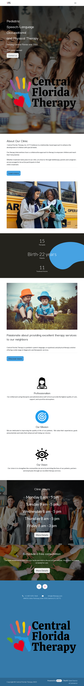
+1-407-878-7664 (31, 596)
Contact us (12, 55)
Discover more (15, 358)
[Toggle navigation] (75, 3)
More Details (42, 535)
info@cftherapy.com (55, 596)
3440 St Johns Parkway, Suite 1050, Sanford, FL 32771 (42, 598)
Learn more (13, 173)
